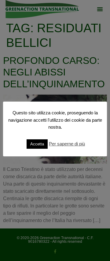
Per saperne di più (67, 143)
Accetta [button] (37, 144)
